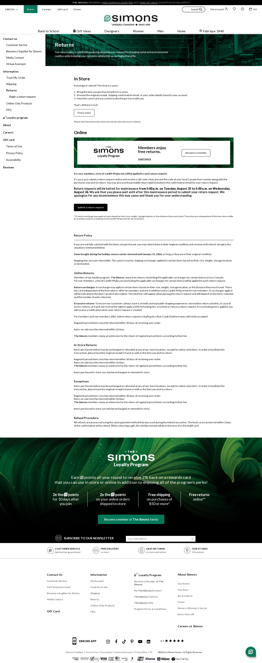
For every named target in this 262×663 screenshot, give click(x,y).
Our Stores (184, 583)
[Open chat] (251, 652)
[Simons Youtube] (140, 641)
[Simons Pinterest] (132, 641)
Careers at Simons (190, 626)
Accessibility (106, 652)
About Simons (187, 574)
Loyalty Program (131, 464)
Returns (94, 599)
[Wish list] (234, 9)
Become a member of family (131, 519)
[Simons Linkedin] (148, 641)
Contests (146, 596)
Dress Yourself (186, 614)
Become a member (196, 153)
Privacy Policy (141, 652)
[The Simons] (131, 456)
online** (199, 496)
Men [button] (160, 31)
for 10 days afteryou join (66, 499)
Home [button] (181, 31)
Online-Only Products (102, 605)
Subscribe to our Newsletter (89, 538)
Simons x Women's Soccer (192, 608)
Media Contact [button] (55, 599)
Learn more (144, 158)
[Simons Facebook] (116, 641)
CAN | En (10, 9)
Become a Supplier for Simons (63, 593)
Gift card (63, 9)
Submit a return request (91, 207)
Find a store (84, 112)
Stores (30, 9)
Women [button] (138, 31)
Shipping (95, 593)
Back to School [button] (48, 31)
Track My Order (99, 587)
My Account (97, 580)
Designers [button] (111, 31)
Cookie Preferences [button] (123, 652)
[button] (193, 10)
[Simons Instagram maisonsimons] (108, 641)
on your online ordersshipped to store (113, 499)
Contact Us (55, 574)
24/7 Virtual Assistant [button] (59, 587)
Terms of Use (92, 652)
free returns (149, 2)
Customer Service (57, 580)
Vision (77, 9)
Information (98, 574)
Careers (47, 9)
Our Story (183, 589)
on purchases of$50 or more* (159, 499)
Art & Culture (185, 595)
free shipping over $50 (117, 2)
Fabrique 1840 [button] (213, 31)
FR (151, 652)
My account (217, 9)
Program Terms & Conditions (150, 608)
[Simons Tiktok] (124, 641)
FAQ (92, 611)
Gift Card (53, 611)
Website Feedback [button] (75, 652)
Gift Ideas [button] (84, 31)
